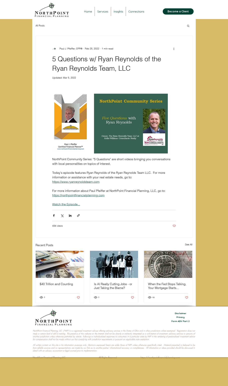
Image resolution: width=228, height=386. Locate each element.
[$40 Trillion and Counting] (60, 264)
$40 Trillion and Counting (56, 284)
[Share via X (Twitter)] (62, 215)
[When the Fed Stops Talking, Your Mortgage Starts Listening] (168, 264)
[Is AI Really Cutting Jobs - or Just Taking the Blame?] (114, 264)
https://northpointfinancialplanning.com (160, 357)
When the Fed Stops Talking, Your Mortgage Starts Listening (167, 286)
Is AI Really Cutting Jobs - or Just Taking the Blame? (113, 286)
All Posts (40, 25)
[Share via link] (78, 215)
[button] (188, 25)
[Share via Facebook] (53, 215)
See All (188, 244)
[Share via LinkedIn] (70, 215)
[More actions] (174, 49)
